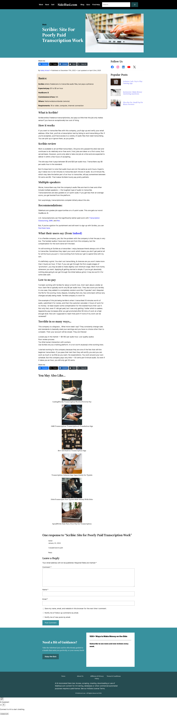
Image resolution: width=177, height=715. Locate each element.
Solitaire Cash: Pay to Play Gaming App (132, 82)
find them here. (44, 228)
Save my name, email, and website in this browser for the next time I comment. (76, 608)
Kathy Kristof (45, 70)
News (63, 676)
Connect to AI (4, 714)
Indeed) (77, 233)
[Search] (134, 4)
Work (44, 24)
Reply (50, 552)
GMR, (51, 221)
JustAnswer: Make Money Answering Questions (132, 93)
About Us (80, 676)
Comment (46, 567)
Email (45, 599)
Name (45, 590)
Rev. (58, 221)
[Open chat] (2, 699)
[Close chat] (3, 704)
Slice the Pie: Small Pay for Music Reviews (133, 103)
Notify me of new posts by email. (58, 617)
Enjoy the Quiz (50, 656)
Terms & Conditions (114, 676)
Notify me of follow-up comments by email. (62, 613)
